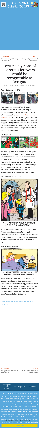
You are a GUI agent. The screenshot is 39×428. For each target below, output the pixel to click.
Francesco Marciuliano (7, 414)
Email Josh (32, 386)
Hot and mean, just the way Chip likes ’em (9, 59)
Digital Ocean (23, 406)
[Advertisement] (19, 29)
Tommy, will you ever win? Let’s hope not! (30, 59)
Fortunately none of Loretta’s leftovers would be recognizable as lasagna (19, 74)
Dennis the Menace (7, 301)
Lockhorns (4, 304)
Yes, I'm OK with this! (19, 425)
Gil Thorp (30, 301)
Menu (3, 5)
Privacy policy (19, 386)
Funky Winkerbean (20, 301)
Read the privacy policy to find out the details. (18, 421)
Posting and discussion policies (6, 387)
